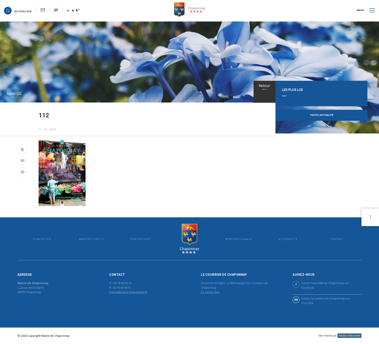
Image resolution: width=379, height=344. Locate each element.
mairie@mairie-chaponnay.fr (128, 292)
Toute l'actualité (321, 115)
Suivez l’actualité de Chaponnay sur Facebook (325, 285)
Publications (140, 239)
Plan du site (42, 239)
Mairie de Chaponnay (189, 238)
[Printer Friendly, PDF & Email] (22, 150)
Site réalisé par (339, 335)
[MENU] (372, 10)
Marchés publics (91, 239)
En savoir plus (210, 292)
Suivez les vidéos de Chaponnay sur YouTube (325, 300)
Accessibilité (287, 239)
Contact (337, 239)
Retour (264, 85)
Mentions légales (238, 239)
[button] (18, 10)
